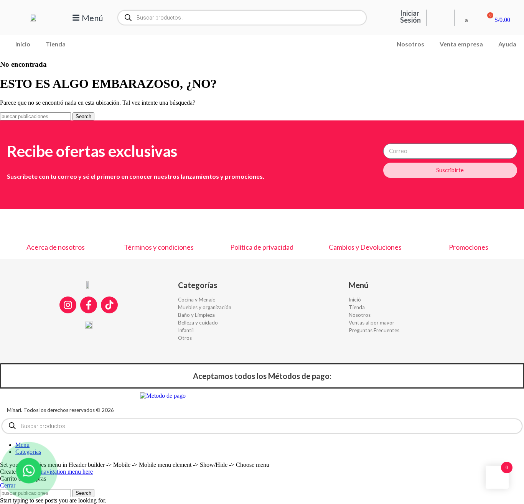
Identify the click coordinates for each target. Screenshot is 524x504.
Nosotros (410, 44)
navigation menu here (67, 471)
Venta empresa (461, 44)
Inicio (22, 44)
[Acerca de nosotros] (55, 226)
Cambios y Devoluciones (365, 247)
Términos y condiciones (159, 247)
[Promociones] (468, 226)
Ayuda (507, 44)
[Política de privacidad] (262, 226)
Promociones (468, 247)
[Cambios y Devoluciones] (365, 226)
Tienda (56, 44)
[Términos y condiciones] (158, 226)
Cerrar (7, 485)
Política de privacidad (261, 247)
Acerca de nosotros (55, 247)
